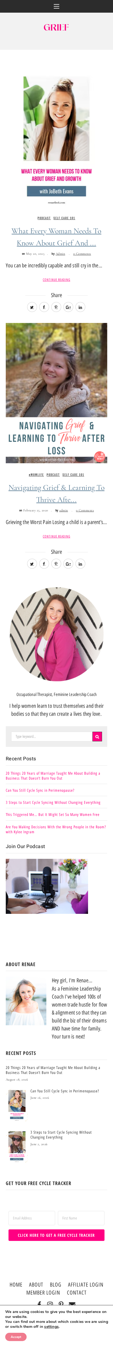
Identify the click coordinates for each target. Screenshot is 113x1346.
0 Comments (82, 254)
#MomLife (36, 474)
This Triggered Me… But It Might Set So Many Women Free (53, 814)
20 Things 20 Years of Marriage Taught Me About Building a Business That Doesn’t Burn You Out (53, 776)
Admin (60, 254)
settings (51, 1326)
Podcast (44, 218)
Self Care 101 (64, 218)
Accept (16, 1337)
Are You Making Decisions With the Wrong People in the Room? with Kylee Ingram (56, 829)
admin (63, 510)
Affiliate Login (85, 1284)
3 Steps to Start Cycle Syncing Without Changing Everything (53, 802)
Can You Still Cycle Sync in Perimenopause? (40, 790)
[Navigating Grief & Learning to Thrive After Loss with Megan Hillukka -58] (57, 392)
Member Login (43, 1292)
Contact (77, 1292)
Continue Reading (56, 280)
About (36, 1284)
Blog (55, 1284)
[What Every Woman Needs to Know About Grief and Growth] (57, 136)
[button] (57, 6)
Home (16, 1284)
